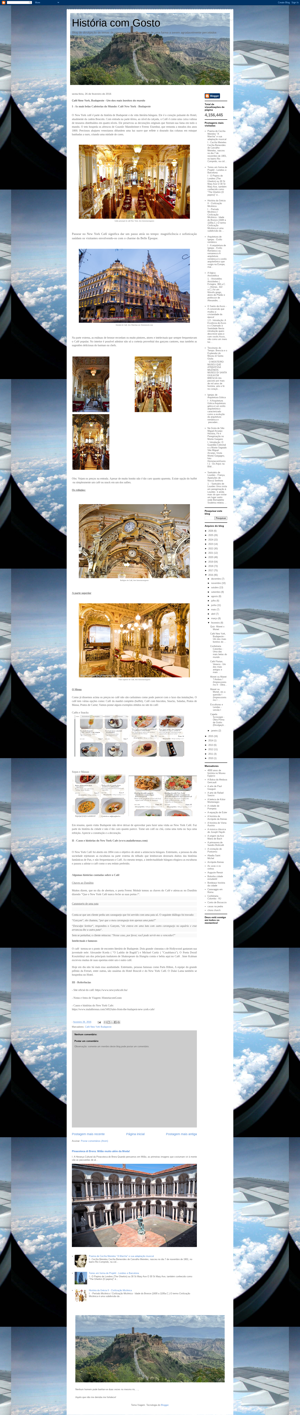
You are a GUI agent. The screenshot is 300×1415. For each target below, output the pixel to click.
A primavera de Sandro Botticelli (215, 844)
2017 (211, 570)
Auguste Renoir (215, 872)
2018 (211, 566)
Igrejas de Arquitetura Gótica (216, 396)
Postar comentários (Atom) (94, 1141)
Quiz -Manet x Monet (217, 628)
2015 (211, 736)
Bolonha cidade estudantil (215, 877)
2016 (211, 575)
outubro (215, 587)
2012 (211, 749)
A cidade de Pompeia (213, 807)
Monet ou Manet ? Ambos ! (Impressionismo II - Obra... (218, 680)
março (214, 618)
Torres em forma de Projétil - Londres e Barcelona (114, 1273)
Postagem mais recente (88, 1134)
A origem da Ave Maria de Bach (215, 837)
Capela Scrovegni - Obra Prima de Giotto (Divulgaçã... (218, 719)
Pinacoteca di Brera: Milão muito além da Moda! (101, 1151)
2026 (211, 531)
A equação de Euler (217, 812)
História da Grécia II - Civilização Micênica (110, 1290)
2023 (211, 544)
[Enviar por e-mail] (105, 1022)
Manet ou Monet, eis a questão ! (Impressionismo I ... (218, 694)
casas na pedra (215, 906)
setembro (216, 592)
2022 (211, 548)
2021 (211, 553)
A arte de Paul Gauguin (214, 787)
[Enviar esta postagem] (99, 1022)
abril (213, 614)
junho (214, 605)
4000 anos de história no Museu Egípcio (216, 773)
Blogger (164, 1405)
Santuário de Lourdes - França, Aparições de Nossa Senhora (216, 476)
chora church (213, 910)
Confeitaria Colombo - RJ (214, 897)
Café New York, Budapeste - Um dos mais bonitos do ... (218, 637)
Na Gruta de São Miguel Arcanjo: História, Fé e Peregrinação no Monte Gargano (215, 433)
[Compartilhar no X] (112, 1022)
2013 (211, 745)
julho (213, 600)
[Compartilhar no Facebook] (115, 1022)
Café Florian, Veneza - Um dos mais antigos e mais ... (218, 667)
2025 (211, 535)
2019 (211, 561)
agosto (215, 596)
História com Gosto (116, 23)
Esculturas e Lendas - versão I (216, 707)
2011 (211, 754)
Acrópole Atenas (215, 862)
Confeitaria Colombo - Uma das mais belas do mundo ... (218, 651)
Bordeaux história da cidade (216, 884)
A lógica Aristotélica (213, 274)
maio (214, 609)
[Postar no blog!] (108, 1022)
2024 (211, 539)
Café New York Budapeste (98, 1027)
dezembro (216, 578)
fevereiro (215, 622)
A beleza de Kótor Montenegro (216, 800)
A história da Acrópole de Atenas (217, 817)
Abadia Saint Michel (213, 857)
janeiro (214, 730)
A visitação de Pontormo (214, 850)
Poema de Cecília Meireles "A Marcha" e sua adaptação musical (121, 1256)
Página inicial (135, 1134)
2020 (211, 557)
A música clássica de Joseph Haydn (216, 830)
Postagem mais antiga (181, 1134)
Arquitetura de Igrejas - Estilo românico (214, 239)
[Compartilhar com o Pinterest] (118, 1022)
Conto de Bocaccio (217, 902)
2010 (211, 758)
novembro (216, 583)
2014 (211, 740)
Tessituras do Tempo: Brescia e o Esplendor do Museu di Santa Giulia (217, 353)
